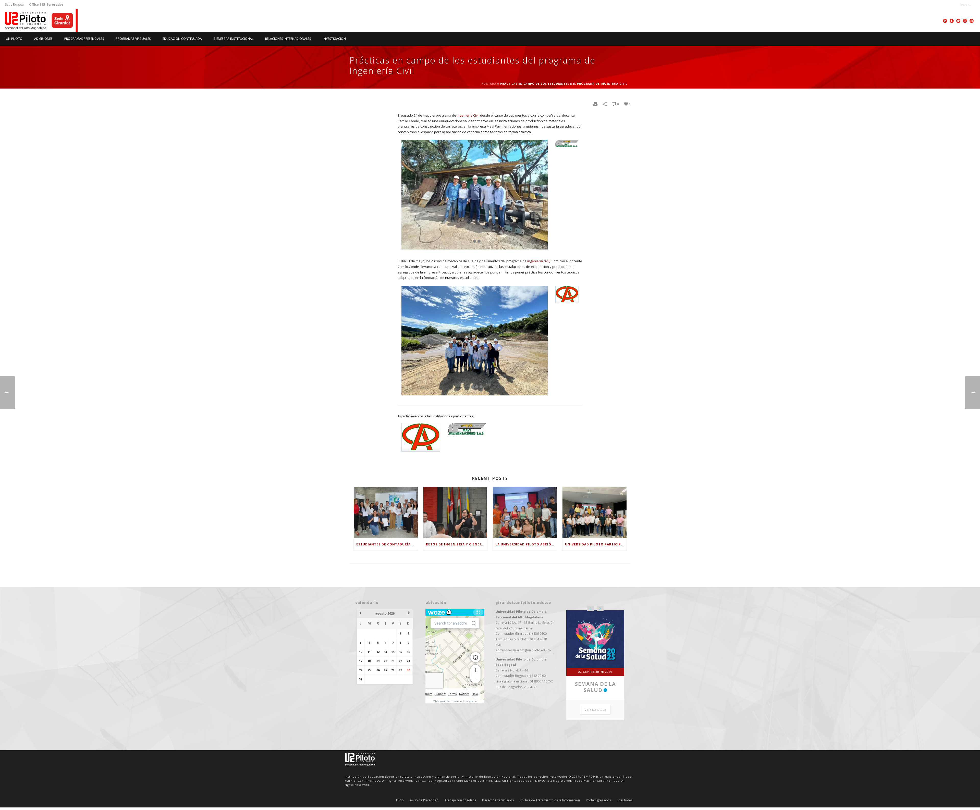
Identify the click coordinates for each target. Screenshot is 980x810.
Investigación (334, 38)
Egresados (55, 4)
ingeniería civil (538, 261)
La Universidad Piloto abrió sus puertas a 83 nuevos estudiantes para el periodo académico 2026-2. (526, 544)
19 (377, 661)
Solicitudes (624, 773)
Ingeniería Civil (468, 115)
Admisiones (43, 38)
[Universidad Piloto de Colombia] (39, 20)
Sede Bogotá (14, 4)
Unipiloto (14, 38)
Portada (488, 83)
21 (392, 661)
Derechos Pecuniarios (498, 773)
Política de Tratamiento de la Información (550, 773)
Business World (595, 628)
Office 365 (37, 4)
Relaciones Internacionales (288, 38)
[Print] (595, 104)
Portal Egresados (598, 773)
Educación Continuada (182, 38)
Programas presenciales (84, 38)
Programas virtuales (133, 38)
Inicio (400, 773)
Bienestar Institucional (233, 38)
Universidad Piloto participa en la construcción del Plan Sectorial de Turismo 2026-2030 (596, 544)
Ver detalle (595, 652)
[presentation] (590, 608)
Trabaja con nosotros (460, 773)
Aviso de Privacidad (424, 773)
